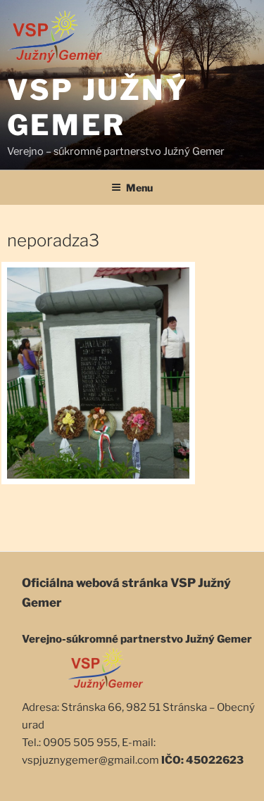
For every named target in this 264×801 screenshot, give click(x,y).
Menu (139, 188)
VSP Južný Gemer (98, 107)
